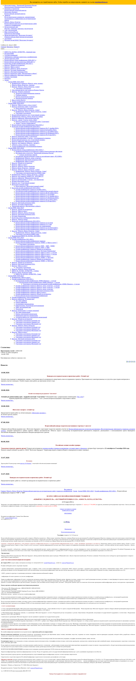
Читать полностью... (7, 384)
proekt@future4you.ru (49, 562)
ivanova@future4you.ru (11, 517)
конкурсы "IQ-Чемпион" (26, 463)
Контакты (10, 47)
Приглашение (68, 529)
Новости (17, 47)
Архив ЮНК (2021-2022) (86, 491)
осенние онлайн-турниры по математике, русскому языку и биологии (65, 448)
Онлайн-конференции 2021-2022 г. (105, 491)
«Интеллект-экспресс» (39, 413)
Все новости (68, 489)
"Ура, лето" (80, 397)
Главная (3, 47)
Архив (75, 491)
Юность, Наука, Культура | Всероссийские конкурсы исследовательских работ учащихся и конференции (39, 491)
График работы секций (68, 510)
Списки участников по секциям (68, 509)
